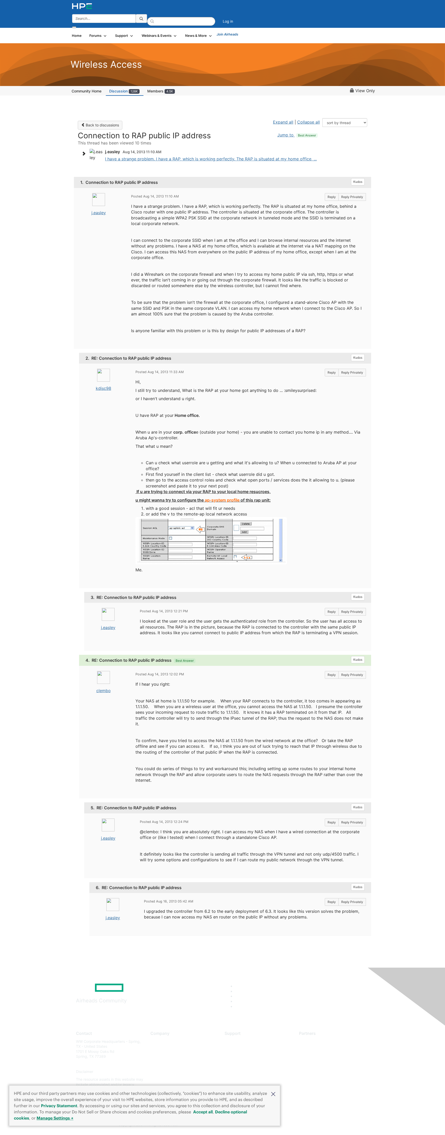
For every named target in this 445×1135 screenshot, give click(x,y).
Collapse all (308, 122)
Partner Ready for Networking (324, 1056)
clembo (103, 690)
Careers (157, 1049)
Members (160, 91)
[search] (141, 18)
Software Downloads (242, 1064)
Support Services (239, 1041)
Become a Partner (314, 1049)
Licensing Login (238, 1072)
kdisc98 (103, 388)
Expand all (283, 122)
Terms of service (164, 1079)
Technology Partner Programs (324, 1064)
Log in (228, 21)
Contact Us (159, 1056)
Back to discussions (102, 125)
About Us (158, 1041)
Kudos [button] (357, 182)
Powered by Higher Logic (297, 1125)
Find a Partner (311, 1041)
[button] (273, 1093)
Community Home (86, 91)
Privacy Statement (59, 1105)
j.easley (98, 212)
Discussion (123, 91)
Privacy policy (162, 1072)
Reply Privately (352, 197)
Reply (332, 197)
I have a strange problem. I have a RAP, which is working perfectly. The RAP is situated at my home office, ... (211, 158)
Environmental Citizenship (172, 1064)
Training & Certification (244, 1056)
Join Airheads (227, 34)
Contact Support (239, 1049)
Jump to (296, 134)
